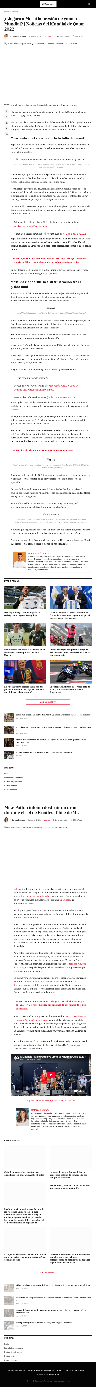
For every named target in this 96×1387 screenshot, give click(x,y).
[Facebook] (6, 111)
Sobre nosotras (10, 790)
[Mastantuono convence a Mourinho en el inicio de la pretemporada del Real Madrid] (25, 635)
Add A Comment (48, 702)
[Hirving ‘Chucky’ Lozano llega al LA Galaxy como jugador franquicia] (25, 597)
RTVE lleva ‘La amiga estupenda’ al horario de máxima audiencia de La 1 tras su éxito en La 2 (53, 728)
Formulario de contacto (13, 778)
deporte (48, 36)
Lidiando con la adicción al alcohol (48, 981)
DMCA (7, 774)
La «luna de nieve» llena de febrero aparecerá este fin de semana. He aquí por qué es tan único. (69, 1175)
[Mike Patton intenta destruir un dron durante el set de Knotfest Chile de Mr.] (48, 854)
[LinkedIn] (6, 122)
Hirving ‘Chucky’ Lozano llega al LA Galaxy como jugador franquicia (22, 614)
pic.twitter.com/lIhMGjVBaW (38, 389)
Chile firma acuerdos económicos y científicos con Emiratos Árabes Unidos (24, 1173)
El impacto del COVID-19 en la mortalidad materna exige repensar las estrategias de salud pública (25, 1257)
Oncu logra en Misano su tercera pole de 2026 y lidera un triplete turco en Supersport (70, 690)
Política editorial (10, 786)
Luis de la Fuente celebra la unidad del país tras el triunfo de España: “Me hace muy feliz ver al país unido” (24, 690)
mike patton (20, 889)
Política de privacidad (13, 782)
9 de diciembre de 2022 (62, 397)
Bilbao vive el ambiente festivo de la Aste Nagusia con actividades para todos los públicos (53, 715)
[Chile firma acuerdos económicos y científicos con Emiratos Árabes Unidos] (25, 1157)
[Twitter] (6, 117)
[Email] (6, 134)
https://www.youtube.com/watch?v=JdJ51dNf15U (51, 1100)
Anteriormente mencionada (35, 896)
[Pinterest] (6, 128)
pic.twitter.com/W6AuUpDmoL (31, 225)
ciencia (47, 820)
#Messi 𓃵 (54, 385)
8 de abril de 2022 (76, 233)
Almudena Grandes (19, 36)
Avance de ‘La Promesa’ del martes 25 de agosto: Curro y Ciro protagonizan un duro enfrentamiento (51, 741)
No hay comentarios (64, 36)
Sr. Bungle (65, 899)
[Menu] (7, 4)
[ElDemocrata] (48, 4)
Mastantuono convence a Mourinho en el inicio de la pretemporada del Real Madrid (24, 652)
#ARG (64, 385)
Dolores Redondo (18, 820)
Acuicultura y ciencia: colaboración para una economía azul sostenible (70, 1186)
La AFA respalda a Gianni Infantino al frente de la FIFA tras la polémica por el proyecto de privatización (70, 615)
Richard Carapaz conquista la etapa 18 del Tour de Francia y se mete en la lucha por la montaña (70, 652)
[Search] (89, 4)
